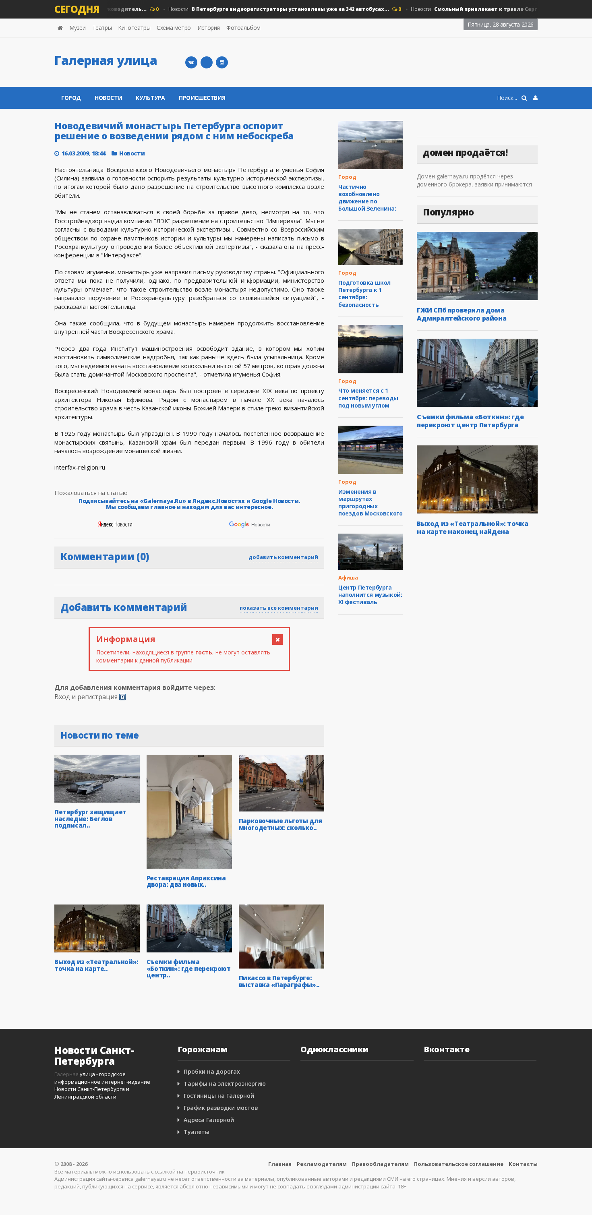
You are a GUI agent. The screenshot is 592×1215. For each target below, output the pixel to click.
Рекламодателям (322, 1163)
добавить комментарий (283, 557)
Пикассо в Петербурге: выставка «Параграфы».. (279, 981)
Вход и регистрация (86, 696)
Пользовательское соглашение (458, 1163)
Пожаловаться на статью (91, 492)
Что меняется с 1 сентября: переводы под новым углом (368, 398)
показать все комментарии (279, 607)
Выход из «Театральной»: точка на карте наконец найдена (472, 527)
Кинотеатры (134, 27)
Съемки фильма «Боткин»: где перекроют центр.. (189, 968)
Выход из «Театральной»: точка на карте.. (96, 965)
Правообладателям (380, 1163)
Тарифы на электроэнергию (225, 1083)
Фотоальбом (243, 27)
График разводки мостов (221, 1108)
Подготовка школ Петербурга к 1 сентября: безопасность (364, 293)
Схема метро (174, 27)
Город (71, 97)
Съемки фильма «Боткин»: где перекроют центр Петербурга (470, 420)
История (208, 27)
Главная (280, 1163)
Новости (268, 9)
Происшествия (202, 97)
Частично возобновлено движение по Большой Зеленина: (367, 198)
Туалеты (196, 1132)
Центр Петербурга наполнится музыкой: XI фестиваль (370, 595)
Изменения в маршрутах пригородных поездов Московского (370, 502)
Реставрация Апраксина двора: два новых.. (186, 881)
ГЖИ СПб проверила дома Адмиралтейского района (461, 314)
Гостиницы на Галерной (219, 1095)
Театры (102, 27)
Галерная (66, 1074)
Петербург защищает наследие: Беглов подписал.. (90, 818)
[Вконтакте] (191, 62)
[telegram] (207, 62)
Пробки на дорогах (212, 1071)
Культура (150, 97)
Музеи (77, 27)
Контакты (523, 1163)
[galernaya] (222, 62)
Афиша (348, 577)
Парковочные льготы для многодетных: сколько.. (280, 824)
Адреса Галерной (209, 1120)
